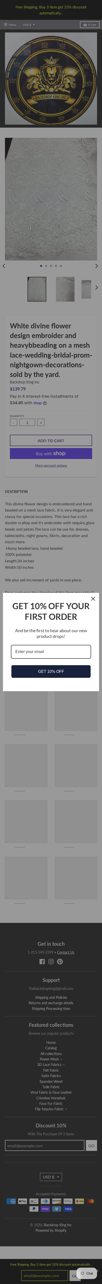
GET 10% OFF (51, 671)
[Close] (93, 599)
